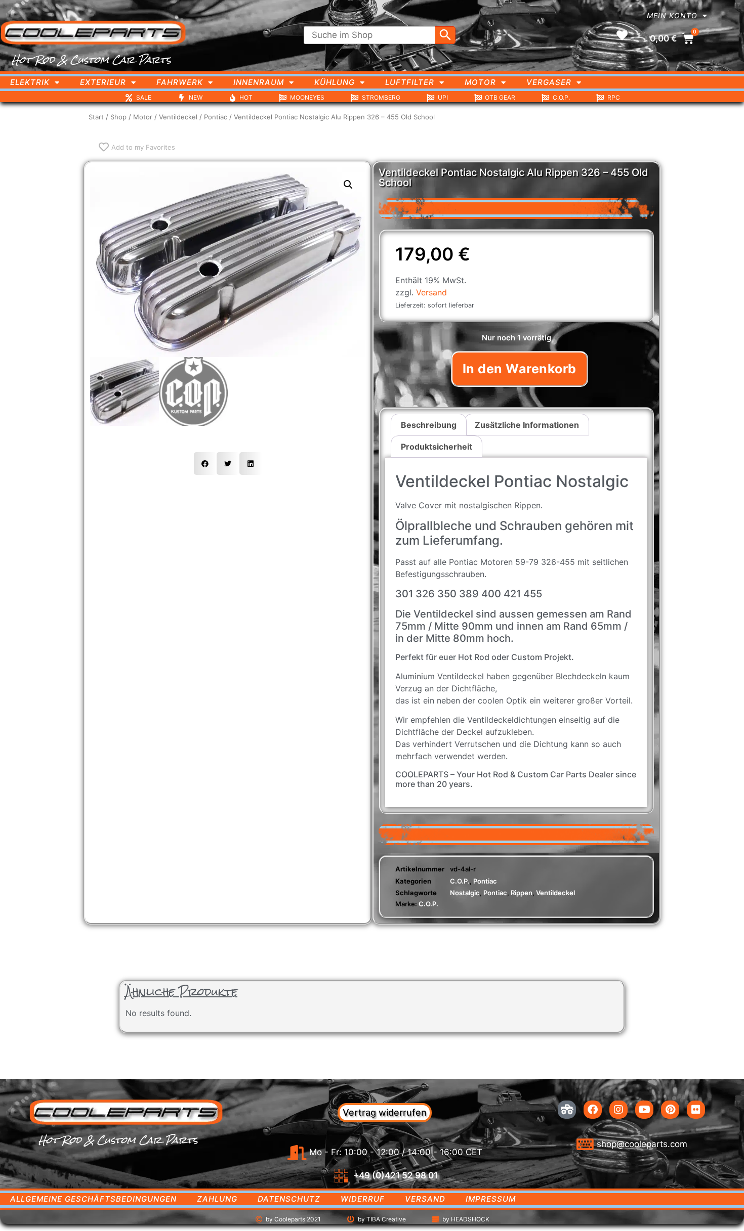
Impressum (491, 1199)
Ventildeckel (178, 117)
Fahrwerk (179, 82)
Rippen (521, 893)
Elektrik (30, 82)
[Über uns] (567, 1110)
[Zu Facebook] (593, 1110)
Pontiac (215, 117)
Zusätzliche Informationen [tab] (527, 425)
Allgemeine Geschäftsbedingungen (93, 1199)
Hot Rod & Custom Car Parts (91, 60)
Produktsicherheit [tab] (436, 447)
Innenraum (258, 82)
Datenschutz (289, 1199)
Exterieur (103, 82)
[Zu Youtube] (644, 1110)
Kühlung (334, 82)
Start (96, 117)
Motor (480, 82)
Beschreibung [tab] (429, 425)
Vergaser (548, 82)
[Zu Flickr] (696, 1110)
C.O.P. (460, 881)
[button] (348, 184)
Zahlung (217, 1199)
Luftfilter (409, 82)
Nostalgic (465, 893)
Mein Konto (672, 15)
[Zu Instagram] (618, 1110)
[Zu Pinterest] (670, 1110)
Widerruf (363, 1199)
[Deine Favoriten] (622, 35)
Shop (118, 117)
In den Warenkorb (519, 368)
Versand (431, 292)
